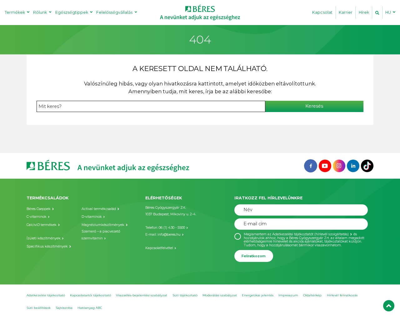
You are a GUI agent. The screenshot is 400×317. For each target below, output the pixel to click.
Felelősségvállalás (114, 12)
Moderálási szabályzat (219, 295)
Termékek (15, 12)
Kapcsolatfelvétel (159, 248)
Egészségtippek (71, 12)
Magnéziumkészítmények (103, 225)
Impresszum (288, 295)
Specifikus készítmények (47, 246)
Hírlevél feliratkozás (342, 295)
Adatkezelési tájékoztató (46, 295)
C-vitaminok (37, 217)
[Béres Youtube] (325, 165)
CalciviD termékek (42, 225)
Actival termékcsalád (99, 209)
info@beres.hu (169, 235)
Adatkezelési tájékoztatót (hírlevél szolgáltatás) (310, 234)
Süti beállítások (39, 308)
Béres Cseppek (39, 209)
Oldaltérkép (312, 295)
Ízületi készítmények (44, 238)
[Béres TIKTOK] (367, 165)
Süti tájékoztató (185, 295)
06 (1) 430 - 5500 (172, 228)
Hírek (364, 12)
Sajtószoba (64, 308)
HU (388, 12)
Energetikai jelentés (257, 295)
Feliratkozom (254, 256)
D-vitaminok (92, 217)
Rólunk (40, 12)
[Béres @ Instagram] (339, 165)
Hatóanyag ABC (90, 308)
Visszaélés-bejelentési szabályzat (141, 295)
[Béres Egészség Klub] (310, 165)
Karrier (345, 12)
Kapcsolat (322, 12)
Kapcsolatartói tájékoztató (90, 295)
